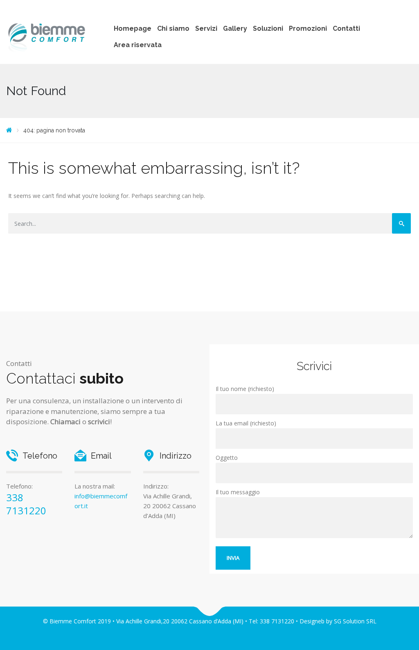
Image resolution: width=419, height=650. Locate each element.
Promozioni (308, 28)
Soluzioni (268, 28)
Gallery (235, 28)
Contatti (346, 28)
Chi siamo (173, 28)
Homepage (132, 28)
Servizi (206, 28)
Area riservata (138, 45)
